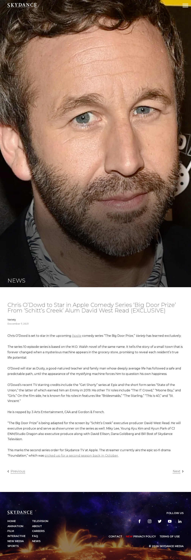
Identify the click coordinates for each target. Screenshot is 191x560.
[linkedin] (180, 521)
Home (11, 521)
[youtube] (169, 521)
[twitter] (159, 521)
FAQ (35, 536)
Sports (13, 546)
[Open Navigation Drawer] (185, 5)
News (36, 541)
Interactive (16, 536)
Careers (38, 531)
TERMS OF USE (169, 536)
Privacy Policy (141, 536)
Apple (76, 335)
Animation (15, 526)
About (37, 526)
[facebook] (139, 521)
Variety (11, 319)
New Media (15, 541)
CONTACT (115, 536)
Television (40, 521)
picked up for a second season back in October (81, 455)
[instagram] (149, 521)
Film (10, 531)
